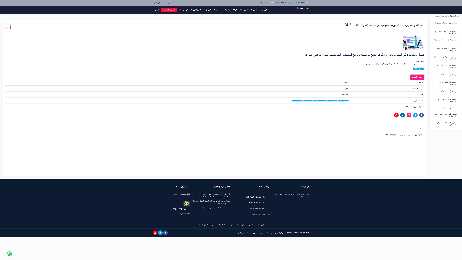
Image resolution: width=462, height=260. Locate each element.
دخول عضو (157, 3)
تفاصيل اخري (197, 10)
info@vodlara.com (265, 3)
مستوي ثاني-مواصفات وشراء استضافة (446, 32)
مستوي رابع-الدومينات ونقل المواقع (446, 49)
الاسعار (218, 10)
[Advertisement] (352, 156)
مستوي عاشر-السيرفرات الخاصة (447, 100)
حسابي (255, 10)
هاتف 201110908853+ (257, 208)
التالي (415, 69)
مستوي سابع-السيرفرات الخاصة (448, 75)
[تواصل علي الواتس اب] (9, 253)
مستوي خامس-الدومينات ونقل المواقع (445, 58)
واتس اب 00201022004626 (284, 3)
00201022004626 (301, 3)
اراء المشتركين (231, 10)
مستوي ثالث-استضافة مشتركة (445, 40)
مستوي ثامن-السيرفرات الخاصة (448, 83)
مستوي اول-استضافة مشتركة (446, 23)
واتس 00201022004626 (254, 197)
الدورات (245, 10)
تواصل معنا (184, 10)
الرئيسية (264, 10)
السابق (421, 69)
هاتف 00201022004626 (257, 203)
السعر (251, 225)
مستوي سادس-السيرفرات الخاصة (447, 66)
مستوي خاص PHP (449, 108)
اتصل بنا (222, 225)
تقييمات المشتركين (237, 225)
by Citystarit (185, 214)
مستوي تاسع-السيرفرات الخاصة (448, 92)
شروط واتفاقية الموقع (206, 225)
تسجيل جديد (169, 3)
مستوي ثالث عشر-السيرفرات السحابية (446, 124)
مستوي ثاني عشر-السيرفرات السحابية (446, 115)
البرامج (208, 10)
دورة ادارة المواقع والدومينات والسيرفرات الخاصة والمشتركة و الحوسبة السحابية (447, 15)
